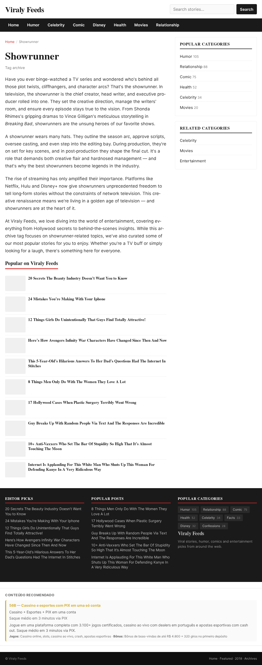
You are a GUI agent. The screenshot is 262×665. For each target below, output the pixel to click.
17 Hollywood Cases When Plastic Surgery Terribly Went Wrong (82, 402)
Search (246, 9)
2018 (238, 658)
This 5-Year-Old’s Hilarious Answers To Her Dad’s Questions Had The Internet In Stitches (97, 363)
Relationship (167, 24)
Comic (79, 24)
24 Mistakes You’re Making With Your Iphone (66, 299)
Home (13, 24)
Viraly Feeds (24, 9)
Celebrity (56, 24)
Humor (33, 24)
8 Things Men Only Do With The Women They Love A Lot (77, 381)
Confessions (213, 526)
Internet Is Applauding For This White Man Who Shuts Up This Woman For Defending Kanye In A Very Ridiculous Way (91, 467)
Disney (99, 24)
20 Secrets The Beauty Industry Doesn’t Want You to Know (77, 278)
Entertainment (193, 160)
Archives (250, 658)
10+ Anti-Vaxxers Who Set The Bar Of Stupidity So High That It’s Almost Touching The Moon (90, 446)
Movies (141, 24)
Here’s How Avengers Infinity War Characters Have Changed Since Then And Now (97, 340)
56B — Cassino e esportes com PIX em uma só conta (55, 605)
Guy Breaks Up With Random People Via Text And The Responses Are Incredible (96, 423)
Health (120, 24)
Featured (226, 658)
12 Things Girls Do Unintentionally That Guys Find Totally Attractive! (87, 319)
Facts (233, 518)
